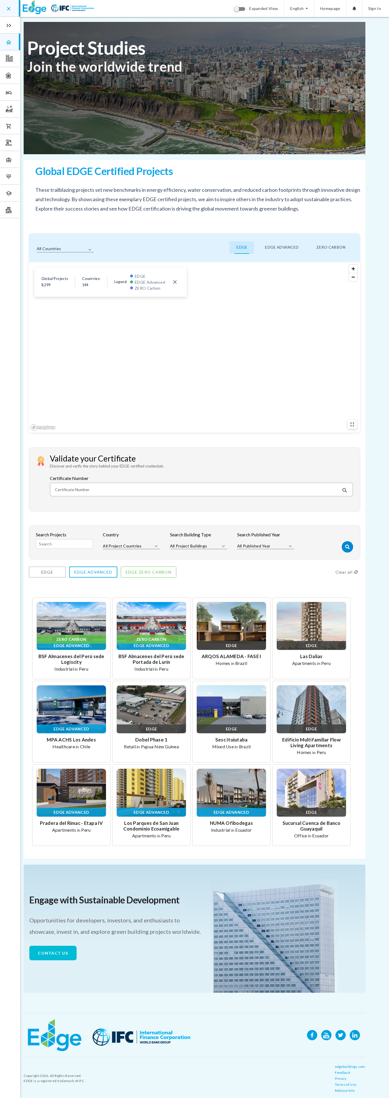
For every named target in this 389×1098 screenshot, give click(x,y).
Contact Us (53, 953)
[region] (194, 347)
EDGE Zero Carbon (148, 572)
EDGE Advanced (93, 572)
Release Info (345, 1090)
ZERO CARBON (331, 247)
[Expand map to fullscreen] (352, 424)
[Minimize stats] (175, 282)
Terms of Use (346, 1084)
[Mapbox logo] (43, 427)
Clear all (344, 572)
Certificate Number (69, 478)
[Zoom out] (353, 277)
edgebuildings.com (350, 1066)
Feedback (342, 1072)
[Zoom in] (353, 269)
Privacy (341, 1078)
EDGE (241, 247)
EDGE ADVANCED (282, 247)
